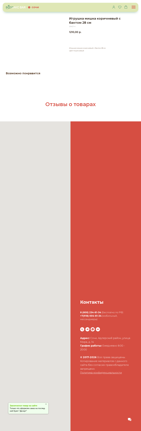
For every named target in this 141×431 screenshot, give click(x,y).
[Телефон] (82, 329)
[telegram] (87, 329)
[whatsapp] (93, 329)
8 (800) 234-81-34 (90, 312)
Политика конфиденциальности (101, 372)
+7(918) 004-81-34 (90, 316)
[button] (113, 7)
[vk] (98, 329)
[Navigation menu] (133, 7)
